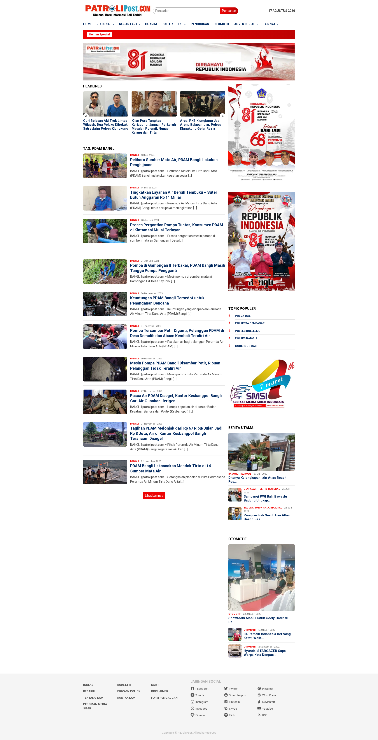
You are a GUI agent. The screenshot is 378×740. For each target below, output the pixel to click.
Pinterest (267, 688)
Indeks (88, 684)
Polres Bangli (246, 338)
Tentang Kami (93, 697)
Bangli (134, 155)
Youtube (267, 708)
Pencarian (229, 10)
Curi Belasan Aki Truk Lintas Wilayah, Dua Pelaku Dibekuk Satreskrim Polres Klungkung (82, 125)
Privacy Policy (128, 691)
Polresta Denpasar (249, 323)
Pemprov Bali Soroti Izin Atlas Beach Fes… (267, 517)
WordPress (269, 695)
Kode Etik (124, 684)
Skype (233, 708)
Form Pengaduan (164, 697)
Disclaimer (159, 691)
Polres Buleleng (248, 331)
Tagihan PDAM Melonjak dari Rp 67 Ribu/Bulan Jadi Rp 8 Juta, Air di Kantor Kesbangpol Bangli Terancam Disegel (176, 433)
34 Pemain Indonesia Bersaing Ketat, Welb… (267, 636)
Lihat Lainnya (154, 495)
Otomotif (234, 614)
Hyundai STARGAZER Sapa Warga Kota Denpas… (265, 653)
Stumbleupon (237, 695)
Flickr (232, 715)
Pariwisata (262, 507)
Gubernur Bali (246, 346)
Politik (262, 489)
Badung (233, 473)
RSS (265, 715)
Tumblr (200, 695)
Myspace (201, 708)
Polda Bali (243, 315)
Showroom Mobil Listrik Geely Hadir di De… (258, 620)
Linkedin (234, 701)
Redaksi (89, 691)
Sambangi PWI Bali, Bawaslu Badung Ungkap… (265, 498)
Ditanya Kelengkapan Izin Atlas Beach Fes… (257, 480)
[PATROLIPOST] (118, 10)
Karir (155, 684)
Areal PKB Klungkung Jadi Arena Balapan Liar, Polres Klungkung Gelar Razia (177, 125)
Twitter (233, 688)
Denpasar (250, 489)
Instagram (202, 701)
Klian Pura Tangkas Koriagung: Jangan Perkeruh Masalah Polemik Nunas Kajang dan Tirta (131, 126)
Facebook (202, 688)
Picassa (200, 715)
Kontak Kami (126, 697)
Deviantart (268, 701)
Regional (245, 473)
